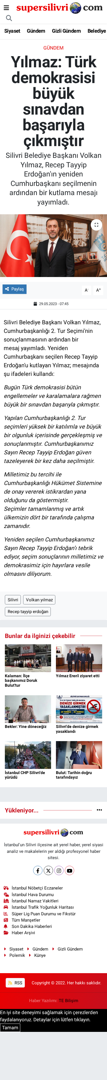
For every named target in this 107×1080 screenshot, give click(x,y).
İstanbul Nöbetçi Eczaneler (37, 888)
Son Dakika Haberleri (32, 926)
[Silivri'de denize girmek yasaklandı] (79, 709)
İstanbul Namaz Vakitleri (35, 901)
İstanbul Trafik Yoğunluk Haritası (43, 907)
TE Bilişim (68, 1000)
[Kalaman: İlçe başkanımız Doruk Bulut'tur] (28, 658)
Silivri (13, 599)
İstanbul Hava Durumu (33, 894)
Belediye (97, 31)
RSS (17, 982)
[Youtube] (69, 870)
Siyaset (12, 31)
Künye (40, 955)
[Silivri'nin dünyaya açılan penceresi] (60, 7)
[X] (48, 870)
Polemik (17, 955)
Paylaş (17, 289)
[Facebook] (38, 870)
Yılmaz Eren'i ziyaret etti (78, 675)
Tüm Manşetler (26, 920)
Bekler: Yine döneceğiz (26, 726)
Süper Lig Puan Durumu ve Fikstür (44, 913)
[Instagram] (59, 870)
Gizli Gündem (66, 31)
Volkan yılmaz (39, 599)
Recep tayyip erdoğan (28, 611)
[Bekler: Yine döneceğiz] (28, 709)
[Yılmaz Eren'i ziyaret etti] (79, 658)
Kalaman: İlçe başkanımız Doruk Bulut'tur (21, 680)
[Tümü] (99, 810)
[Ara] (9, 18)
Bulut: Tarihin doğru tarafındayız (74, 775)
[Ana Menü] (6, 8)
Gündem (36, 31)
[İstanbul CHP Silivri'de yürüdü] (28, 754)
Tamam (10, 1027)
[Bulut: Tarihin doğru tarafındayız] (79, 754)
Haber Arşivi (23, 932)
